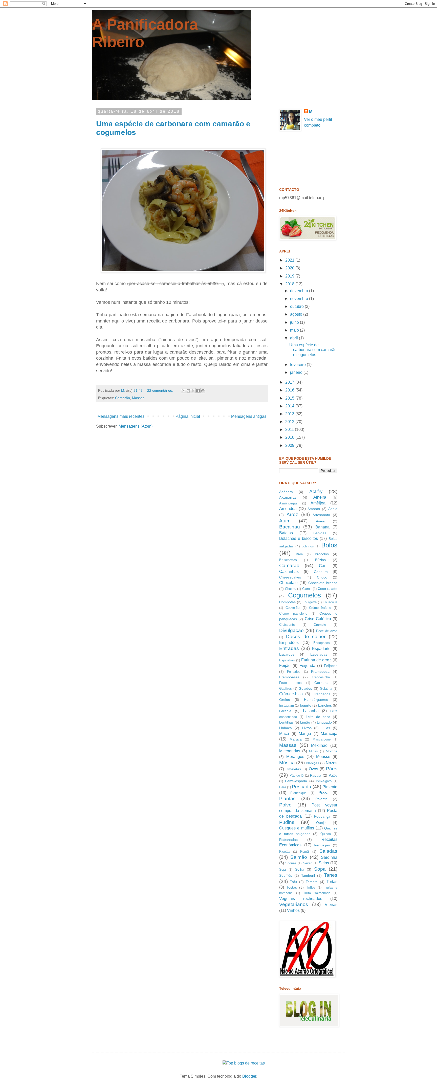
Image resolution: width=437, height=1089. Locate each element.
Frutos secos (290, 683)
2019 (290, 276)
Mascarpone (322, 739)
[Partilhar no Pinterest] (202, 390)
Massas (138, 398)
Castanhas (289, 571)
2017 (290, 382)
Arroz (292, 514)
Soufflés (285, 875)
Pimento (329, 787)
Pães (331, 768)
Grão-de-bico (291, 694)
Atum (285, 520)
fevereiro (298, 364)
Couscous (330, 602)
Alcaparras (287, 497)
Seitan (307, 863)
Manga (305, 733)
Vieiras (331, 904)
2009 (290, 445)
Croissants (287, 625)
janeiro (296, 372)
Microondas (289, 751)
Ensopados (321, 643)
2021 (290, 260)
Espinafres (287, 660)
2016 (290, 390)
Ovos (313, 769)
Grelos (284, 700)
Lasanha (311, 711)
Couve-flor (293, 608)
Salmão (298, 857)
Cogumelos (304, 595)
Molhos (331, 751)
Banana (322, 527)
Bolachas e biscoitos (298, 538)
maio (295, 330)
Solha (299, 869)
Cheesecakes (290, 577)
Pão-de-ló (296, 775)
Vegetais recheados (300, 898)
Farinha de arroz (316, 660)
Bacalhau (289, 526)
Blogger (249, 1076)
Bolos (329, 545)
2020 (290, 268)
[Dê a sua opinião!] (188, 390)
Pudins (286, 822)
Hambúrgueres (316, 700)
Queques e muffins (296, 828)
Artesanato (321, 515)
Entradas (289, 648)
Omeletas (293, 769)
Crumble (320, 625)
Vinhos (293, 910)
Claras (307, 589)
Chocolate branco (322, 583)
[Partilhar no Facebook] (198, 390)
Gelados (305, 688)
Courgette (309, 602)
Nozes (331, 763)
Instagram (286, 705)
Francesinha (321, 677)
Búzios (320, 560)
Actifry (316, 491)
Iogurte (305, 705)
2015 (290, 398)
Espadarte (321, 648)
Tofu (293, 882)
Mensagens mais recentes (120, 416)
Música (287, 762)
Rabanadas (288, 840)
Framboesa (320, 671)
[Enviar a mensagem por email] (183, 390)
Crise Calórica (318, 619)
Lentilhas (286, 722)
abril (294, 338)
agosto (296, 314)
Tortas (331, 881)
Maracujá (329, 733)
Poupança (322, 816)
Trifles (310, 887)
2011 (290, 429)
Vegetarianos (293, 904)
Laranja (285, 711)
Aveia (320, 521)
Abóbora (286, 492)
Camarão (122, 398)
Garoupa (321, 683)
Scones (290, 863)
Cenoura (321, 572)
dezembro (299, 291)
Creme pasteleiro (293, 613)
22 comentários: (160, 390)
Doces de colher (306, 636)
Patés (333, 775)
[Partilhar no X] (193, 390)
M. (311, 112)
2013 (290, 414)
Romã (304, 851)
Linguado (324, 722)
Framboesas (289, 677)
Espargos (286, 654)
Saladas (328, 851)
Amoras (314, 509)
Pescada (301, 786)
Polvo (285, 804)
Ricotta (284, 851)
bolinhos (308, 546)
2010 (290, 437)
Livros (307, 728)
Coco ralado (327, 589)
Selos (324, 863)
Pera (282, 787)
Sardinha (329, 857)
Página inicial (188, 416)
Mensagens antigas (248, 416)
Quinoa (325, 834)
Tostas (292, 887)
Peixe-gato (324, 781)
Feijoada (307, 665)
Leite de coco (318, 717)
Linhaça (285, 728)
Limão (305, 722)
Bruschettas (288, 560)
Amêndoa (288, 508)
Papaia (315, 775)
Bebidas (319, 533)
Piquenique (298, 793)
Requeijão (322, 845)
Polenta (321, 799)
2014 (290, 406)
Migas (313, 751)
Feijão (285, 665)
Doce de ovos (327, 631)
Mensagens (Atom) (135, 426)
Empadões (289, 642)
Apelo (332, 509)
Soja (282, 869)
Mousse (323, 756)
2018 (290, 284)
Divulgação (291, 630)
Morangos (295, 756)
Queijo (321, 823)
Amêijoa (318, 503)
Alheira (319, 497)
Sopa (320, 869)
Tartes (330, 875)
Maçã (284, 733)
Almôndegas (288, 503)
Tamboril (308, 875)
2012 (290, 422)
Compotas (287, 602)
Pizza (323, 793)
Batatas (286, 533)
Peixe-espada (296, 781)
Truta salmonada (316, 893)
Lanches (325, 705)
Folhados (293, 672)
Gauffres (285, 688)
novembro (299, 298)
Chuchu (290, 589)
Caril (323, 566)
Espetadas (318, 654)
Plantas (287, 798)
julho (295, 322)
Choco (322, 577)
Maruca (296, 739)
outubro (297, 306)
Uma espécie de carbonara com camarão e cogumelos (313, 350)
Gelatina (326, 688)
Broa (299, 554)
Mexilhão (319, 745)
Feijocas (330, 666)
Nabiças (312, 763)
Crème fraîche (320, 608)
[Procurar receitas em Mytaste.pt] (244, 1063)
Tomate (312, 882)
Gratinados (321, 694)
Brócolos (322, 554)
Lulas (325, 728)
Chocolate (288, 583)
